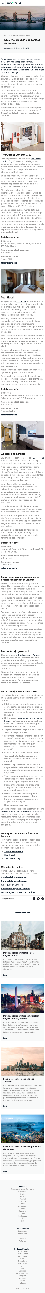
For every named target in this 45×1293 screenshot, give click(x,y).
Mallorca (22, 1283)
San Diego (22, 1263)
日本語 (22, 1218)
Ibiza (22, 1266)
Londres (22, 1271)
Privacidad (22, 1191)
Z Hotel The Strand (13, 851)
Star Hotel (21, 301)
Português (22, 1216)
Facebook (22, 1233)
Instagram (22, 1231)
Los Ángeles (22, 1251)
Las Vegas (22, 1256)
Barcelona (22, 1261)
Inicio (6, 35)
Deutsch (22, 1196)
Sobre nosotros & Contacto (22, 1189)
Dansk (22, 1213)
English (22, 1194)
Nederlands (22, 1206)
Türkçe (22, 1208)
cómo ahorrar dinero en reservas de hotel (20, 811)
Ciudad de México (22, 1273)
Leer (5, 975)
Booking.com (24, 655)
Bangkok (22, 1275)
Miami (22, 1258)
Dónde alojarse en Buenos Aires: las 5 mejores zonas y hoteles (21, 1017)
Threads (22, 1238)
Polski (22, 1203)
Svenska (22, 1211)
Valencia (22, 1278)
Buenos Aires (22, 1254)
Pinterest (22, 1241)
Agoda (36, 655)
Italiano (22, 1201)
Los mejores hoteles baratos (20, 35)
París (22, 1268)
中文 (22, 1221)
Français (22, 1199)
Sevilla (22, 1280)
